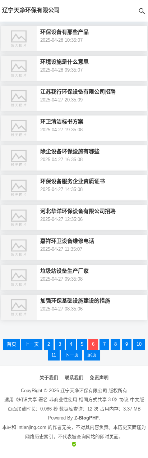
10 (139, 344)
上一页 (32, 344)
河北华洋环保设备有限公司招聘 (78, 211)
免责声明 (99, 377)
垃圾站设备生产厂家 (64, 271)
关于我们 (49, 377)
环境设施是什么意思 (64, 62)
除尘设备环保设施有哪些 (70, 151)
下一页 (72, 355)
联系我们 (74, 377)
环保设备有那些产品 (64, 32)
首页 (11, 344)
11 (53, 355)
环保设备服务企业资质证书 (72, 181)
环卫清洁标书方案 (61, 121)
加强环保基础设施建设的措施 (75, 301)
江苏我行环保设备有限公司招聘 (78, 92)
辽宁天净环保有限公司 (83, 390)
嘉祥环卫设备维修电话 (67, 241)
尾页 (92, 355)
